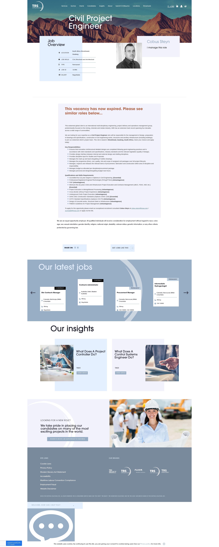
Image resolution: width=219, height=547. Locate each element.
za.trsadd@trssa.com (72, 211)
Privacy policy (145, 544)
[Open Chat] (51, 527)
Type (63, 64)
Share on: (68, 248)
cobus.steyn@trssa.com (139, 208)
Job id (63, 70)
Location (65, 53)
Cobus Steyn (158, 42)
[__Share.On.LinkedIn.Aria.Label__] (75, 248)
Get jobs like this (120, 248)
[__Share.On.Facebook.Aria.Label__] (78, 248)
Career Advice (82, 373)
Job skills (65, 59)
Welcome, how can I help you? (46, 505)
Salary (64, 75)
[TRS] (37, 6)
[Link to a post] (57, 363)
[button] (164, 544)
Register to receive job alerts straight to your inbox (67, 439)
